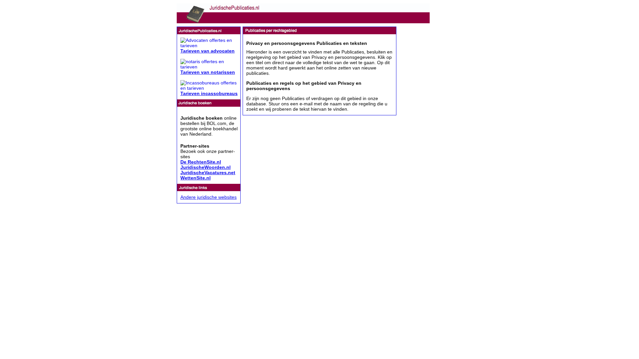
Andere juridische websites (208, 197)
